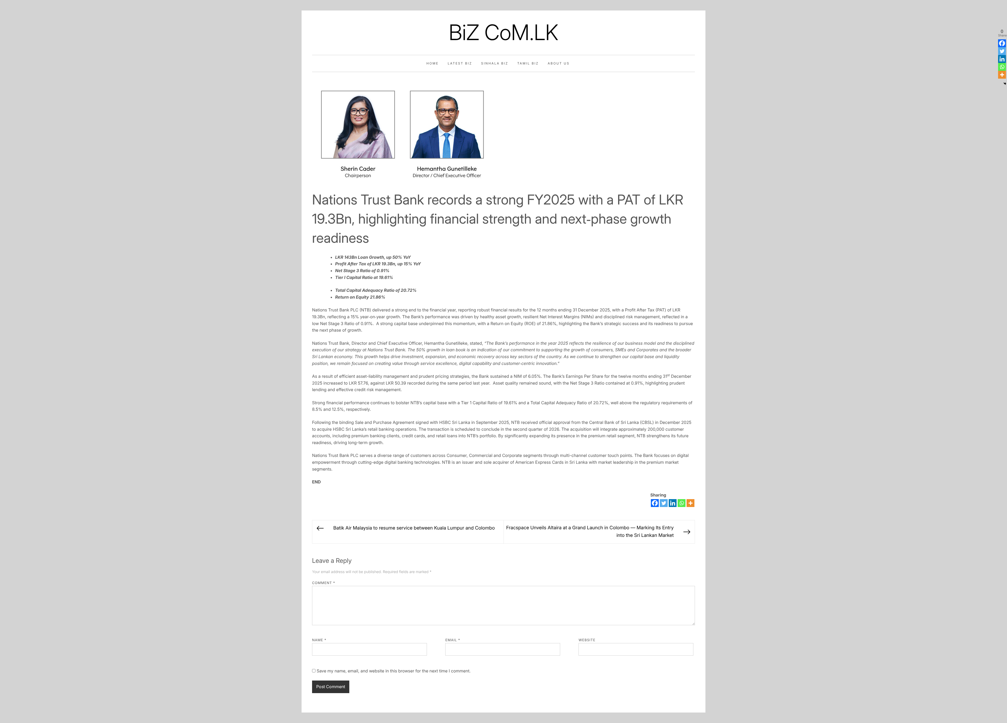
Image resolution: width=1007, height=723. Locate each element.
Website (587, 640)
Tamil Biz (528, 63)
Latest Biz (460, 63)
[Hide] (1005, 84)
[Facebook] (655, 503)
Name (319, 640)
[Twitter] (664, 503)
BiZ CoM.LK (503, 32)
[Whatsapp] (681, 503)
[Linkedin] (673, 503)
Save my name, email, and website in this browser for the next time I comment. (393, 670)
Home (432, 63)
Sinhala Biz (494, 63)
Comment (323, 583)
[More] (690, 503)
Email (452, 640)
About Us (559, 63)
